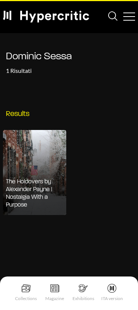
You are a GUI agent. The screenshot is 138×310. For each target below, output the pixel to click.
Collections (26, 298)
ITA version (112, 298)
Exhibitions (83, 298)
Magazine (54, 298)
